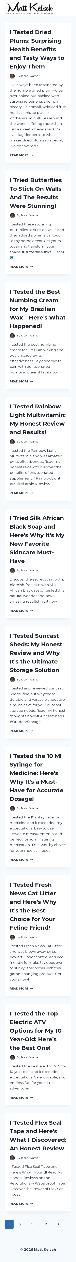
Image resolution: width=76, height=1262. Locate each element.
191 (47, 1224)
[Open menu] (67, 8)
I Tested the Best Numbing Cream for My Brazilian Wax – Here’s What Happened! (38, 309)
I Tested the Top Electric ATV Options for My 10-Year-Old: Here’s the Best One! (37, 1030)
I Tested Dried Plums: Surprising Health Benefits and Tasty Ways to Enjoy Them (37, 49)
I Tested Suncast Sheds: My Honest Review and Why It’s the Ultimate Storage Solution (36, 653)
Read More (21, 155)
